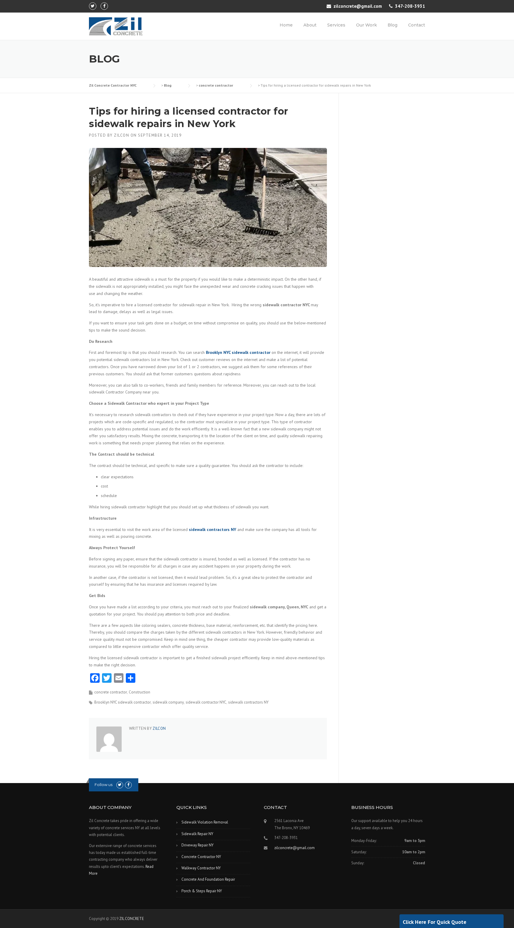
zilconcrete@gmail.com (357, 6)
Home (286, 25)
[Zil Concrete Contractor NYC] (115, 26)
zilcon (121, 135)
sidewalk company (168, 702)
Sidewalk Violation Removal (204, 822)
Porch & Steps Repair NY (201, 890)
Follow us (103, 784)
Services (336, 25)
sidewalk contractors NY (248, 702)
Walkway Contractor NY (201, 868)
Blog (392, 25)
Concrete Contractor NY (201, 856)
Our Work (366, 25)
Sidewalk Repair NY (197, 833)
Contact (416, 25)
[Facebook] (104, 6)
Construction (139, 692)
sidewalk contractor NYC (206, 702)
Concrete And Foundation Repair (208, 879)
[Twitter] (92, 6)
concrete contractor (110, 692)
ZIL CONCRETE (131, 918)
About (309, 25)
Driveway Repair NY (197, 845)
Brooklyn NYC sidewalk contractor (122, 702)
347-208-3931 (410, 6)
